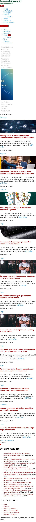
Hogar (6, 15)
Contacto (6, 507)
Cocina (9, 17)
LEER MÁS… (4, 183)
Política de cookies (9, 509)
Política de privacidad (10, 510)
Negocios (7, 21)
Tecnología (3, 117)
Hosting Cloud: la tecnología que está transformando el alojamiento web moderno (18, 468)
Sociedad (3, 190)
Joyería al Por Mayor (10, 514)
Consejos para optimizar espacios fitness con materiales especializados (18, 487)
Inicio (5, 9)
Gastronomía (8, 23)
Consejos (7, 13)
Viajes (5, 19)
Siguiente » (10, 440)
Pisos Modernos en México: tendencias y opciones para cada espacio (16, 454)
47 (5, 440)
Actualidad (7, 11)
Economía (3, 405)
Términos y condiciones (11, 512)
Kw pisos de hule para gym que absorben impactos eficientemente (17, 483)
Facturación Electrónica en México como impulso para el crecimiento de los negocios (19, 474)
